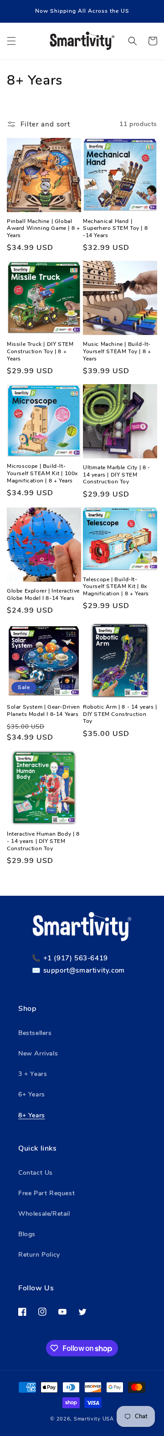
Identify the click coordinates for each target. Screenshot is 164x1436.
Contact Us (35, 1172)
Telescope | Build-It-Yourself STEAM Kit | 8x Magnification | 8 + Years (116, 586)
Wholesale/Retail (44, 1213)
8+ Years (31, 1115)
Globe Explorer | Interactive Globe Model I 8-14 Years (43, 595)
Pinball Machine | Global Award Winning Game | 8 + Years (43, 228)
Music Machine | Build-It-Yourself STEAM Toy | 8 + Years (117, 351)
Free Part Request (46, 1193)
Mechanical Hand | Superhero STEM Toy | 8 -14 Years (115, 228)
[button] (11, 41)
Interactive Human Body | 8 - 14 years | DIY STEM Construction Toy (43, 841)
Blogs (27, 1234)
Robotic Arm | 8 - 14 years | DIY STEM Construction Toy (120, 714)
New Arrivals (38, 1053)
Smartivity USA (94, 1419)
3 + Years (32, 1074)
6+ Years (31, 1094)
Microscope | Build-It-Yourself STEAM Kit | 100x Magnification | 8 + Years (42, 473)
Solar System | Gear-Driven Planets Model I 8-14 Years (43, 711)
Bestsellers (35, 1033)
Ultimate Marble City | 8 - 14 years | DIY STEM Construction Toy (116, 474)
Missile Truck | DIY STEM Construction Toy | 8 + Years (40, 351)
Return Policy (39, 1254)
